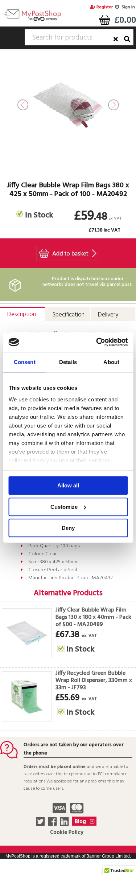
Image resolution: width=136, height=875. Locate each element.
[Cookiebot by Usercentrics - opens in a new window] (97, 342)
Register (104, 7)
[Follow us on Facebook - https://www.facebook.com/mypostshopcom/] (53, 823)
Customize (64, 507)
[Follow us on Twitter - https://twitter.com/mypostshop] (41, 823)
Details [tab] (68, 362)
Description (21, 314)
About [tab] (111, 362)
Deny (68, 528)
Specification (69, 315)
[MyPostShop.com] (32, 20)
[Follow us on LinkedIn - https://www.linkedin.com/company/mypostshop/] (65, 823)
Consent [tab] (25, 362)
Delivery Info (108, 316)
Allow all (68, 485)
